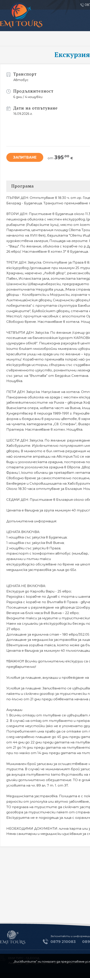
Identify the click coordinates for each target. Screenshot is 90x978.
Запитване (24, 157)
